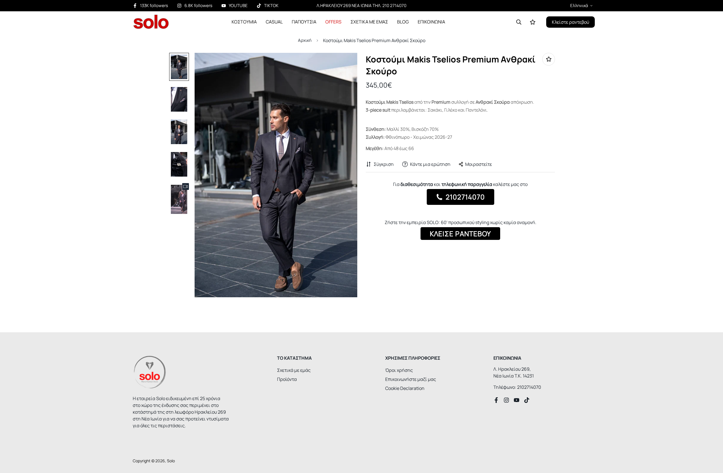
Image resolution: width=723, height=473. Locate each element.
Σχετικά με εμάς (294, 370)
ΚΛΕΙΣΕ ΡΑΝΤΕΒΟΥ (460, 233)
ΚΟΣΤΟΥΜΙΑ (244, 22)
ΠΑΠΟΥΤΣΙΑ (304, 22)
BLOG (403, 22)
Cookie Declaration (404, 388)
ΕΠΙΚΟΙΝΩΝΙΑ (431, 22)
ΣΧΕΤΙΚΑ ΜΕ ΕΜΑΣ (369, 22)
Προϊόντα (287, 379)
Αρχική (305, 40)
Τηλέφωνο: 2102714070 (517, 387)
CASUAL (274, 22)
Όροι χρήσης (399, 370)
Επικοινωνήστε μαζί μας (410, 379)
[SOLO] (151, 21)
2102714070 (464, 196)
